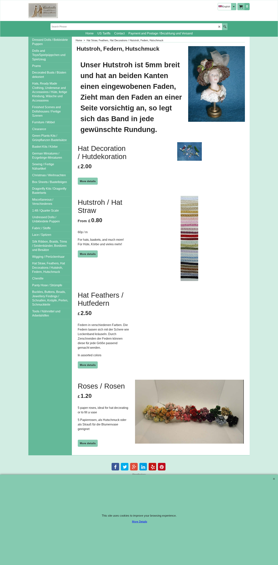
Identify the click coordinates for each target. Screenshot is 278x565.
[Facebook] (115, 466)
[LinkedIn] (143, 466)
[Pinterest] (161, 466)
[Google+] (134, 466)
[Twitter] (124, 466)
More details (88, 181)
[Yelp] (152, 466)
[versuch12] (43, 10)
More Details (139, 521)
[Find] (225, 26)
